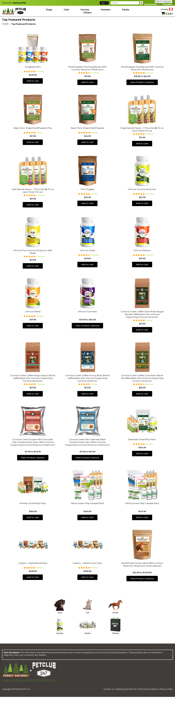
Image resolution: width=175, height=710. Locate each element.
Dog (60, 612)
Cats (66, 9)
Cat (87, 612)
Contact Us (109, 689)
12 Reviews (40, 256)
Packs (125, 9)
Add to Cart (33, 81)
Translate (167, 4)
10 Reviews (149, 134)
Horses (85, 9)
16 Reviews (94, 255)
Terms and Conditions (148, 689)
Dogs (49, 9)
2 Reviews (94, 132)
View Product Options (142, 82)
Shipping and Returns (126, 689)
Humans (105, 9)
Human (59, 633)
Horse (115, 612)
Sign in (104, 3)
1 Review (39, 132)
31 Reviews (94, 73)
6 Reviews (149, 73)
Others (87, 12)
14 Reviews (40, 384)
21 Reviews (149, 194)
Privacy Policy (166, 689)
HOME (5, 24)
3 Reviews (40, 71)
